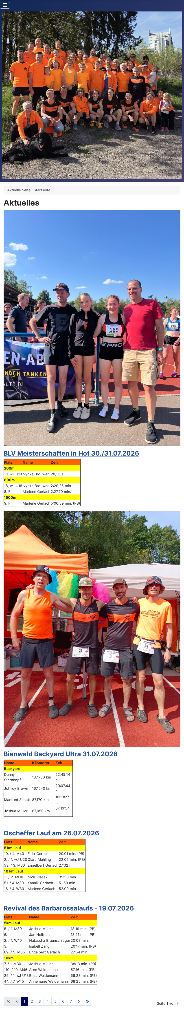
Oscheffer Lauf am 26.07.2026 (51, 833)
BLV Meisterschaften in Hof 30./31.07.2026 (71, 453)
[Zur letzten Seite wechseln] (87, 1001)
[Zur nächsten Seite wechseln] (79, 1001)
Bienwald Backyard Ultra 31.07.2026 (61, 754)
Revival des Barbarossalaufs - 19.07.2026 (69, 908)
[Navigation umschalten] (5, 5)
